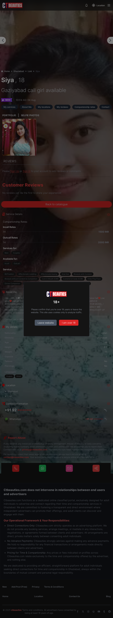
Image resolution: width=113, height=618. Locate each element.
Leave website (46, 322)
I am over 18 (68, 322)
